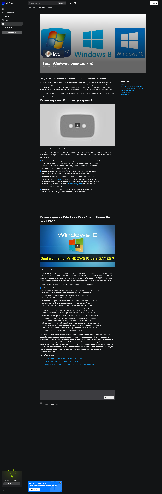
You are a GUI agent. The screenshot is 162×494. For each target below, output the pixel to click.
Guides (49, 8)
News (35, 8)
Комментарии (125, 94)
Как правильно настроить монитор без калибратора (62, 358)
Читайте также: (126, 92)
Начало (123, 84)
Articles (42, 8)
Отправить (108, 398)
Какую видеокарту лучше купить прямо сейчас (60, 361)
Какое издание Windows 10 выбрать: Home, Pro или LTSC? (132, 89)
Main (29, 8)
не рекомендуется (75, 184)
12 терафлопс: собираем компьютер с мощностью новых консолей (68, 365)
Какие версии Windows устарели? (131, 86)
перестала (57, 179)
